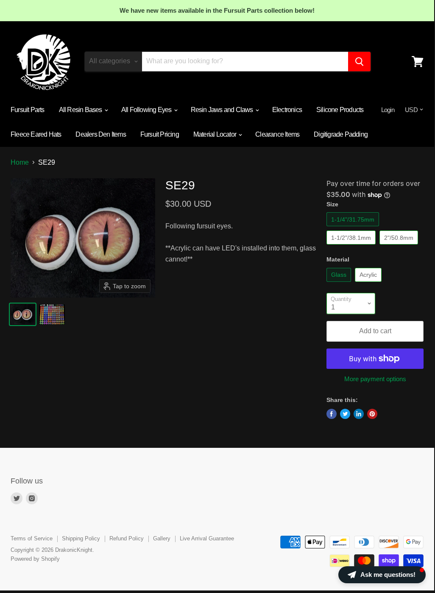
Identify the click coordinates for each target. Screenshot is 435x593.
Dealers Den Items (100, 134)
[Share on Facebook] (331, 414)
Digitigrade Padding (341, 134)
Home (20, 162)
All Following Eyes (147, 109)
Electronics (287, 109)
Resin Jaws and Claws (222, 109)
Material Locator (215, 134)
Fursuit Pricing (159, 134)
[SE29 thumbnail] (23, 314)
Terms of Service (32, 538)
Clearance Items (277, 134)
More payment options (375, 378)
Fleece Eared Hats (36, 134)
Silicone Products (339, 109)
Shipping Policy (81, 538)
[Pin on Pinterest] (372, 414)
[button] (382, 574)
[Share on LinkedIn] (359, 414)
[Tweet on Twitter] (345, 414)
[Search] (359, 61)
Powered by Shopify (35, 559)
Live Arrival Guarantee (207, 538)
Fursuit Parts (28, 109)
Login (387, 109)
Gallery (161, 538)
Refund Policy (126, 538)
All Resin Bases (81, 109)
